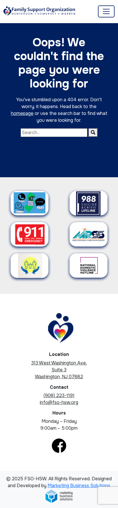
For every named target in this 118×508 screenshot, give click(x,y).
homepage (22, 113)
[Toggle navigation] (106, 11)
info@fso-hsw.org (59, 402)
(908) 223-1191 (59, 396)
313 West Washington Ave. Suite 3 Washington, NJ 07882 (59, 370)
